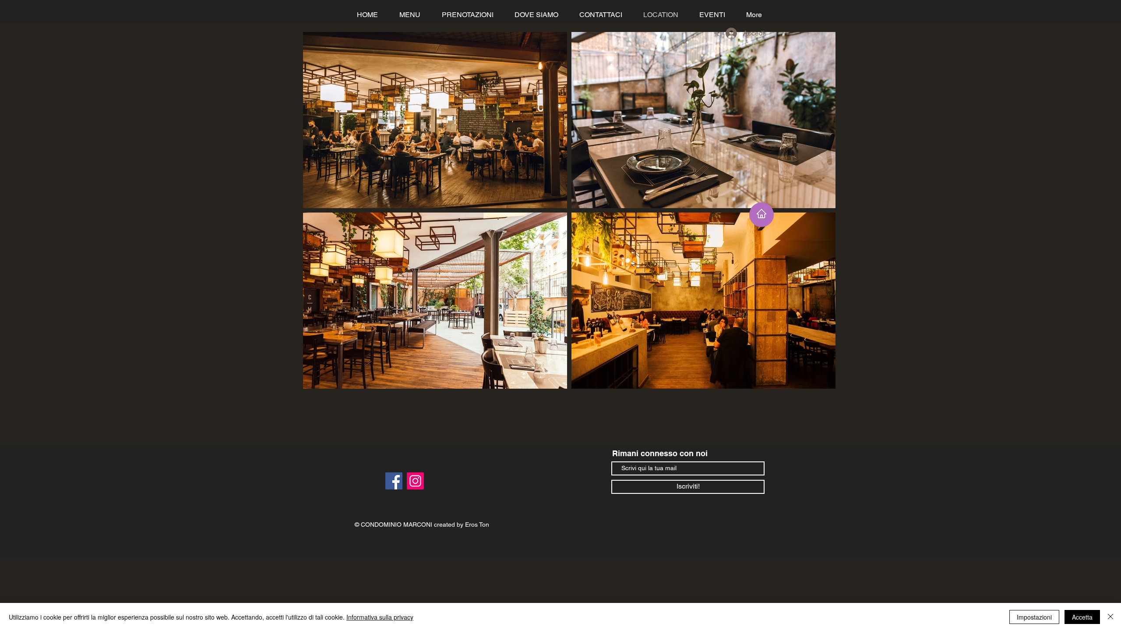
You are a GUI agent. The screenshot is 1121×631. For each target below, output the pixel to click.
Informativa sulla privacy (379, 617)
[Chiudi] (1110, 617)
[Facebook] (393, 480)
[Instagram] (415, 480)
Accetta (1082, 617)
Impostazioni (1034, 617)
